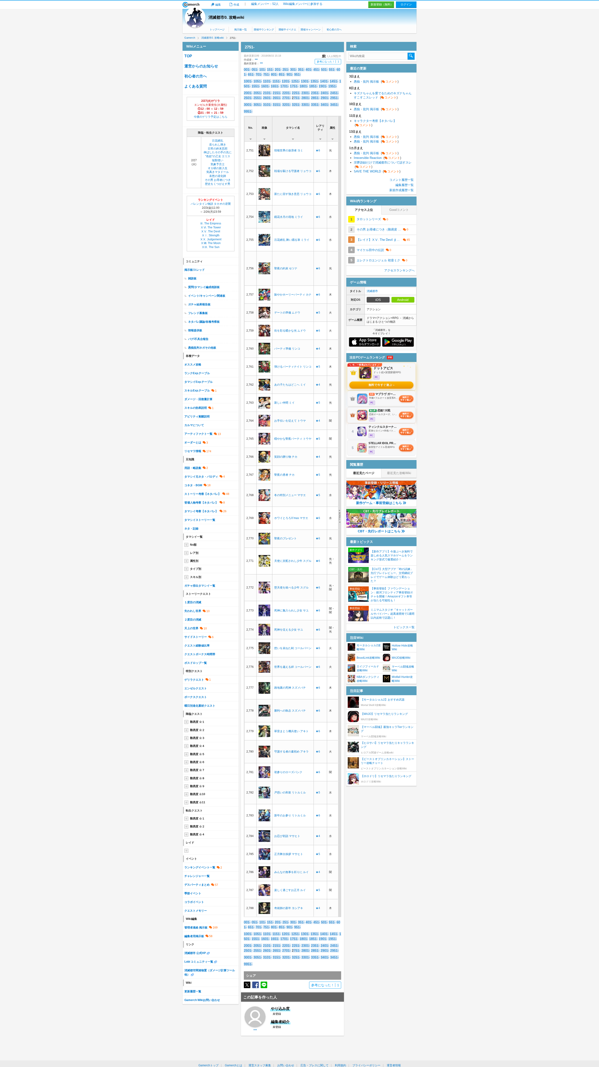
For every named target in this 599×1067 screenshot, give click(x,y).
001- (247, 69)
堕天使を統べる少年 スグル (291, 587)
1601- (265, 86)
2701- (286, 98)
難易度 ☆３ (197, 738)
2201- (286, 93)
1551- (256, 86)
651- (251, 74)
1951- (332, 86)
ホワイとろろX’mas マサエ (291, 518)
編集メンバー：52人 (265, 4)
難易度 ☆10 (197, 794)
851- (282, 74)
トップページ (217, 29)
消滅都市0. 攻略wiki (226, 17)
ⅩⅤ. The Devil (210, 231)
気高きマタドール (217, 172)
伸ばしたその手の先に (218, 152)
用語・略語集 (192, 468)
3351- (315, 104)
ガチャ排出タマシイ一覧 (199, 585)
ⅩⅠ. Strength (210, 235)
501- (324, 69)
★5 (318, 312)
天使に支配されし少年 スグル (292, 561)
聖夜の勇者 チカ (284, 474)
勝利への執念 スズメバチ (290, 710)
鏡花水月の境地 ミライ (288, 217)
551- (332, 69)
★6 (318, 150)
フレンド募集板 (198, 313)
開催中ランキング (264, 29)
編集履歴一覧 (404, 185)
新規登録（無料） (382, 4)
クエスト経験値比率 (197, 645)
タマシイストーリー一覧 (199, 520)
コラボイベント (194, 902)
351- (301, 69)
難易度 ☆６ (197, 762)
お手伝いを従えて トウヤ (290, 420)
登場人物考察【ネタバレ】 (201, 502)
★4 (318, 348)
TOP (188, 56)
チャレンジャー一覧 (197, 876)
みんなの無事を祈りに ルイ (291, 872)
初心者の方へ (334, 29)
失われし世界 (192, 611)
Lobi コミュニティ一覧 (198, 961)
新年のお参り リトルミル (290, 815)
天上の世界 (191, 628)
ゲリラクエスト (194, 679)
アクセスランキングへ (399, 270)
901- (289, 74)
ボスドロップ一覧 (195, 663)
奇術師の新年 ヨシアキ (288, 908)
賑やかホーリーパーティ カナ (292, 294)
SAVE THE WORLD (377, 171)
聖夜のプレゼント (285, 538)
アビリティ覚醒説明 (197, 416)
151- (270, 69)
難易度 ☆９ (197, 786)
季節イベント (192, 893)
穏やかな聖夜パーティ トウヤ (292, 438)
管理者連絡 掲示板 (196, 927)
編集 (218, 4)
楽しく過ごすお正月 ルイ (290, 890)
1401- (324, 81)
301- (293, 69)
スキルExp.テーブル (197, 390)
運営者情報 (394, 1065)
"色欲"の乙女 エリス (217, 156)
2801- (305, 98)
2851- (315, 98)
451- (316, 69)
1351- (314, 81)
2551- (257, 98)
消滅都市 (372, 291)
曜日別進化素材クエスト (199, 705)
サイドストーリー (195, 637)
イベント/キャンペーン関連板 (206, 295)
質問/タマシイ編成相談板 (204, 287)
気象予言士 (218, 164)
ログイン (406, 4)
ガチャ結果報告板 (199, 304)
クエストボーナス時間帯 (199, 654)
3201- (286, 104)
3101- (267, 104)
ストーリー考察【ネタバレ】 (202, 494)
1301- (305, 81)
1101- (267, 81)
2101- (267, 93)
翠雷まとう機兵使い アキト (291, 731)
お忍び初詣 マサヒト (287, 836)
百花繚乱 (217, 140)
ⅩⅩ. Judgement (210, 239)
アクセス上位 (364, 210)
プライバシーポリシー (366, 1065)
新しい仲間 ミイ (284, 402)
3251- (296, 104)
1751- (294, 86)
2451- (334, 93)
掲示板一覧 (240, 29)
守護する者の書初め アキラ (291, 751)
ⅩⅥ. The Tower (211, 227)
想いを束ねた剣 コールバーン (292, 648)
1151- (276, 81)
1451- (334, 81)
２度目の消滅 (192, 619)
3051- (257, 104)
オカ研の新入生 (217, 168)
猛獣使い (217, 160)
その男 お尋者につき (218, 180)
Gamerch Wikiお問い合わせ (202, 1000)
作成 (236, 4)
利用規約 (340, 1065)
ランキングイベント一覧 (199, 867)
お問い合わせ (285, 1065)
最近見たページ (363, 473)
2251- (296, 93)
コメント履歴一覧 (401, 180)
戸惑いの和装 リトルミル (290, 792)
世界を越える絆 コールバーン (292, 667)
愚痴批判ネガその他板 (202, 347)
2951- (334, 98)
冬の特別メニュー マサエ (290, 495)
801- (274, 74)
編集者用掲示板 (194, 936)
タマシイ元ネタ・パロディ (201, 476)
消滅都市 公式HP (195, 953)
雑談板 (192, 278)
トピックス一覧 (404, 627)
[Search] (411, 56)
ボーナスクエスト (195, 697)
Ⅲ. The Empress (210, 223)
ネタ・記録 (191, 528)
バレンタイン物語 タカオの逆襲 (211, 203)
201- (278, 69)
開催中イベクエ (287, 29)
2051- (257, 93)
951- (297, 74)
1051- (257, 81)
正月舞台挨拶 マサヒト (288, 854)
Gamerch (191, 4)
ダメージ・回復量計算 (198, 399)
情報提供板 (195, 330)
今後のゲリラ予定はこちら (210, 116)
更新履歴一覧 (192, 991)
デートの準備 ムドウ (287, 312)
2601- (267, 98)
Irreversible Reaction (377, 158)
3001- (248, 104)
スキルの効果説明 (195, 407)
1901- (323, 86)
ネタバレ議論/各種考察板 (204, 321)
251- (285, 69)
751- (266, 74)
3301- (305, 104)
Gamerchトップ (208, 1065)
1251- (295, 81)
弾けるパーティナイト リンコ (292, 366)
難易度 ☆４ (197, 746)
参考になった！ (328, 61)
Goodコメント (399, 210)
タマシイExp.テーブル (198, 382)
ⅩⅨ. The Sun (210, 247)
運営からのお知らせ (201, 66)
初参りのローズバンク (288, 772)
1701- (284, 86)
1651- (275, 86)
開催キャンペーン (311, 29)
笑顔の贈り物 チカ (285, 456)
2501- (248, 98)
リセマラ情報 (192, 451)
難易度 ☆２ (197, 730)
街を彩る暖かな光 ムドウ (290, 330)
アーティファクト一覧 (198, 433)
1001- (248, 81)
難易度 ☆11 (197, 802)
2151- (277, 93)
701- (259, 74)
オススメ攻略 (192, 364)
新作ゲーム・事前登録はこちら (379, 503)
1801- (304, 86)
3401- (325, 104)
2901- (325, 98)
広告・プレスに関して (314, 1065)
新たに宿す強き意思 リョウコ (292, 194)
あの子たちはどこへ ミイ (290, 384)
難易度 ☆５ (197, 754)
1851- (313, 86)
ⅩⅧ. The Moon (211, 243)
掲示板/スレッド (194, 269)
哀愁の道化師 (217, 176)
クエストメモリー (195, 910)
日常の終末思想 (217, 148)
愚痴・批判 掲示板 (376, 81)
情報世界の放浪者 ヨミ (288, 150)
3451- (334, 104)
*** (256, 59)
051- (255, 69)
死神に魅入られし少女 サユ (291, 610)
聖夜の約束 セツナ (285, 268)
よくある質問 (195, 86)
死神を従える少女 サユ (288, 629)
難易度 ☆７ (197, 770)
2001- (248, 93)
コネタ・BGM (193, 485)
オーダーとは (192, 442)
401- (309, 69)
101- (262, 69)
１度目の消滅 (192, 602)
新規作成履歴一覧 (401, 190)
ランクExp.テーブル (197, 373)
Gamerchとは (233, 1065)
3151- (277, 104)
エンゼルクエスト (195, 688)
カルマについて (194, 425)
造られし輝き (217, 144)
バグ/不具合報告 (198, 339)
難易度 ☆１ (197, 722)
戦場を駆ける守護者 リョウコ (292, 171)
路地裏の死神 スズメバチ (290, 687)
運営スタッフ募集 (259, 1065)
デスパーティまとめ (197, 884)
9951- (248, 111)
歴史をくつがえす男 (217, 184)
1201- (286, 81)
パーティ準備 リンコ (287, 348)
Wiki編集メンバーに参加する (302, 4)
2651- (277, 98)
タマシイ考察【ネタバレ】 (201, 511)
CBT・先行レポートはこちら (379, 531)
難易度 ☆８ (197, 778)
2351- (315, 93)
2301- (305, 93)
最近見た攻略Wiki (399, 473)
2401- (325, 93)
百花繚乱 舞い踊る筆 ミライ (291, 239)
